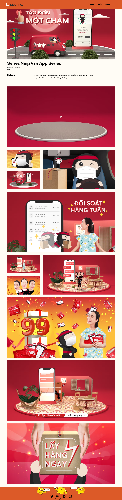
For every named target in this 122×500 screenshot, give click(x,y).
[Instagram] (70, 496)
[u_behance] (58, 496)
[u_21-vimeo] (51, 496)
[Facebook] (64, 496)
